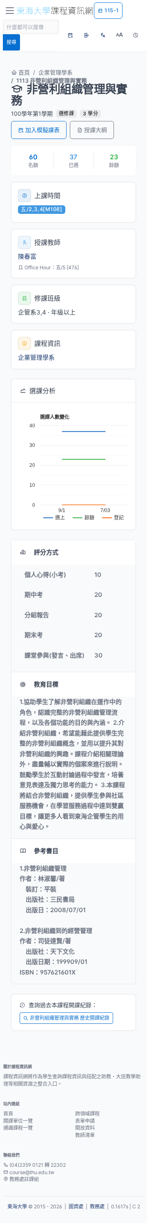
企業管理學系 (55, 72)
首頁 (23, 72)
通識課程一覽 (18, 1128)
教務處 (97, 1206)
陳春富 (27, 256)
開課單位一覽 (18, 1121)
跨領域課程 (87, 1114)
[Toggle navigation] (9, 10)
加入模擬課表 (42, 129)
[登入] (86, 35)
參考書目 (46, 851)
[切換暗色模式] (135, 35)
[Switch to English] (103, 35)
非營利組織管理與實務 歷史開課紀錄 (69, 1018)
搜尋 (11, 42)
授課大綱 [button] (95, 129)
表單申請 (85, 1121)
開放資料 (85, 1128)
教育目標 (46, 684)
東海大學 (17, 1206)
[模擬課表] (70, 35)
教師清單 (85, 1135)
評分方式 (46, 552)
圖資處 (76, 1206)
